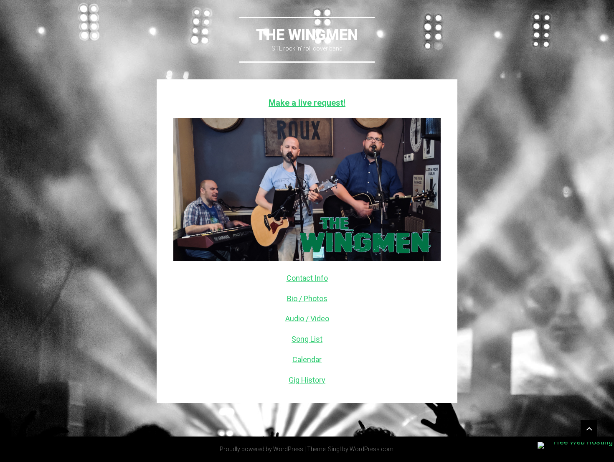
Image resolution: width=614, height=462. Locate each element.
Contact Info (307, 278)
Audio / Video (307, 318)
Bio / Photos (307, 298)
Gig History (307, 380)
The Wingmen (307, 35)
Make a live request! (307, 103)
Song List (307, 339)
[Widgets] (589, 428)
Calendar (307, 359)
